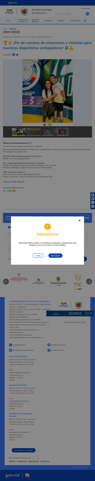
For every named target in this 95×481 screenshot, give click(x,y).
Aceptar (38, 256)
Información (55, 256)
